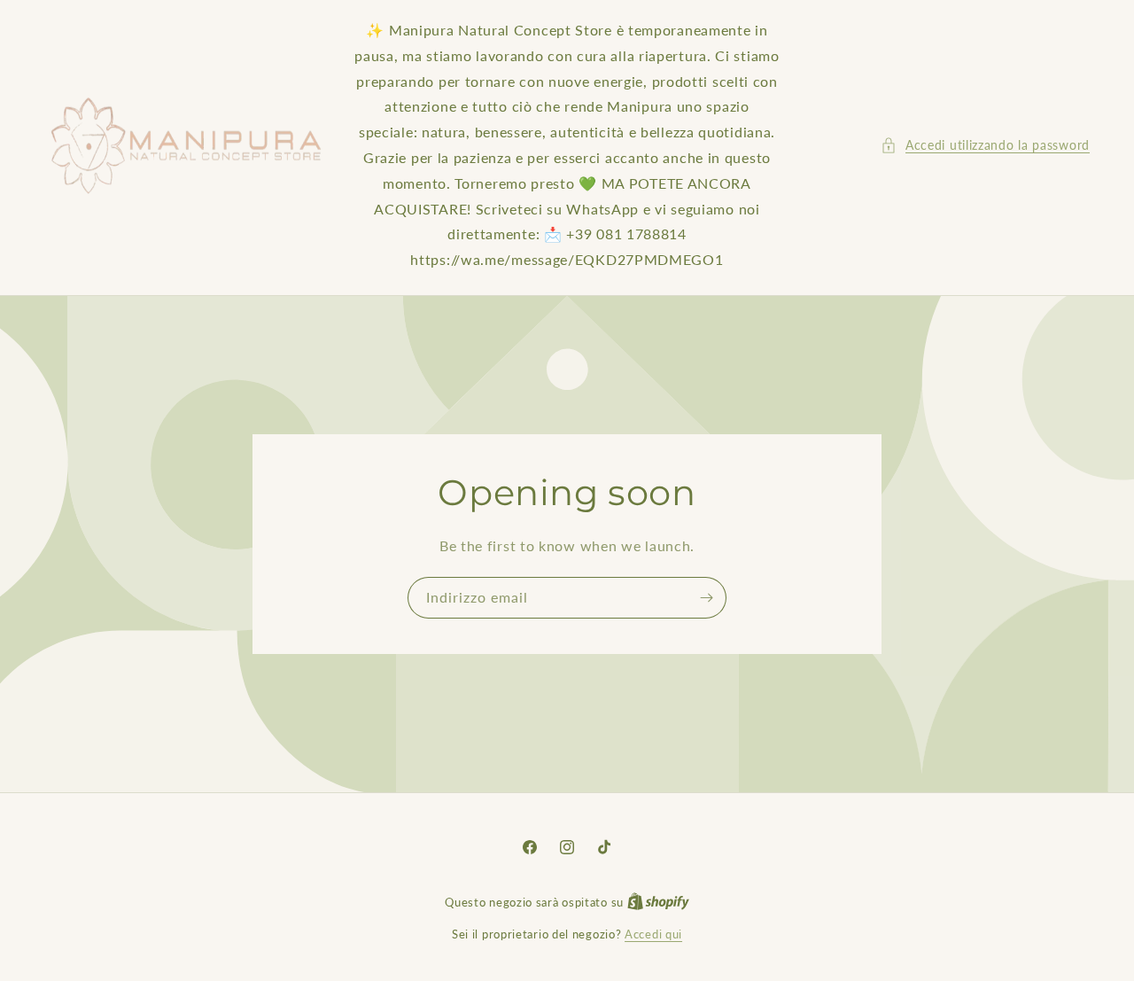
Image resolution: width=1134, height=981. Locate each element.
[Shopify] (658, 902)
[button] (985, 145)
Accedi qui (653, 934)
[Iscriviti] (706, 598)
